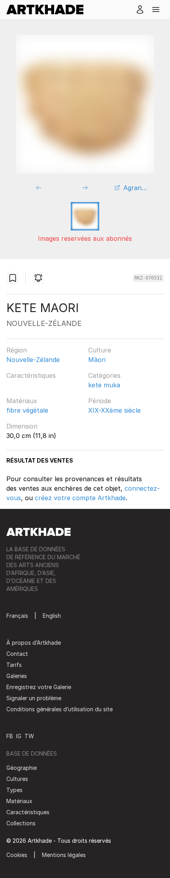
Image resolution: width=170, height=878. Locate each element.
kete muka (104, 385)
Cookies (16, 854)
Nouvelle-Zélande (33, 360)
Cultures (17, 778)
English (52, 615)
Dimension (22, 426)
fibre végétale (27, 410)
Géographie (21, 767)
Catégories (104, 375)
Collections (21, 823)
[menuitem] (48, 9)
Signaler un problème (33, 698)
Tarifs (14, 664)
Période (99, 401)
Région (16, 350)
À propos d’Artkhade (33, 642)
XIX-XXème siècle (114, 410)
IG (18, 736)
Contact (17, 653)
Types (14, 790)
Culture (99, 350)
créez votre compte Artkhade (80, 498)
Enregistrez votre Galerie (38, 687)
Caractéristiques (31, 375)
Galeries (16, 675)
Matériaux (21, 401)
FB (9, 736)
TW (29, 736)
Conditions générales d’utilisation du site (59, 709)
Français (17, 615)
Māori (97, 360)
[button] (156, 9)
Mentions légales (64, 854)
